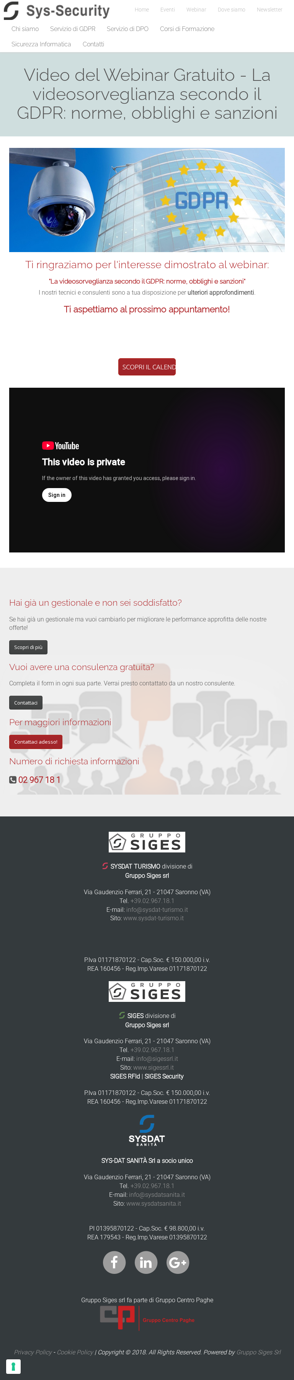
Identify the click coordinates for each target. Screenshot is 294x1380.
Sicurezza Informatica (41, 44)
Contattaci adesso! (35, 741)
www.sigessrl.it (153, 1067)
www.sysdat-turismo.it (153, 918)
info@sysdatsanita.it (157, 1194)
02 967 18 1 (39, 780)
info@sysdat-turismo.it (157, 909)
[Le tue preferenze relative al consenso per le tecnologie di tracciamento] (13, 1366)
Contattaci (26, 702)
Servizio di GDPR (72, 29)
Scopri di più (28, 647)
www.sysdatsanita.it (153, 1203)
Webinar (196, 10)
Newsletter (270, 10)
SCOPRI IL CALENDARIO (149, 366)
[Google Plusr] (178, 1262)
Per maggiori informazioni (60, 722)
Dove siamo (231, 10)
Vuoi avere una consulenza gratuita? (81, 667)
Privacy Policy (33, 1352)
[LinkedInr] (146, 1262)
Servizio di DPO (128, 29)
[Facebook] (114, 1262)
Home (142, 10)
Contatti (93, 44)
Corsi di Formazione (187, 29)
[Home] (56, 10)
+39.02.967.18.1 (153, 901)
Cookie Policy (75, 1352)
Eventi (167, 10)
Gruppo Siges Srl (258, 1352)
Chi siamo (25, 29)
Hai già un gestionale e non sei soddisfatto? (95, 602)
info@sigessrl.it (157, 1058)
